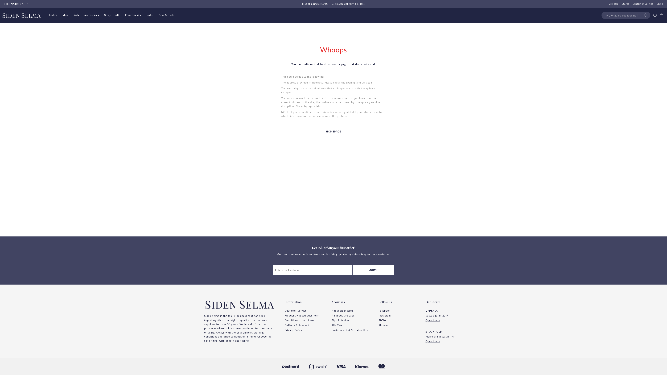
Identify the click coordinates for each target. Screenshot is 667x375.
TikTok (382, 320)
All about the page (343, 315)
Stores (625, 3)
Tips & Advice (340, 320)
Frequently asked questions (302, 315)
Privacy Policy (293, 330)
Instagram (385, 315)
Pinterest (384, 325)
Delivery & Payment (297, 325)
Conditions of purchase (299, 320)
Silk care (614, 3)
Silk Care (337, 325)
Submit (374, 270)
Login (660, 3)
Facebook (384, 310)
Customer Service (643, 3)
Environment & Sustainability (350, 330)
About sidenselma (343, 310)
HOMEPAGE (333, 131)
